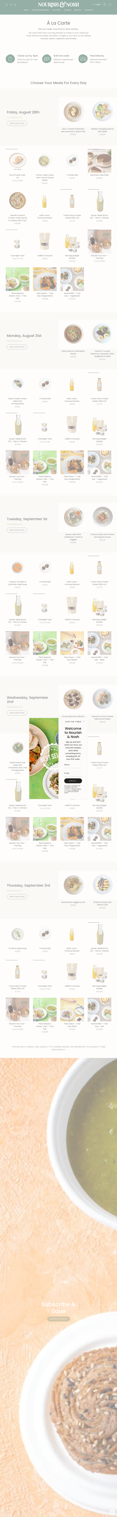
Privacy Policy (76, 789)
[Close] (83, 721)
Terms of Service (72, 791)
